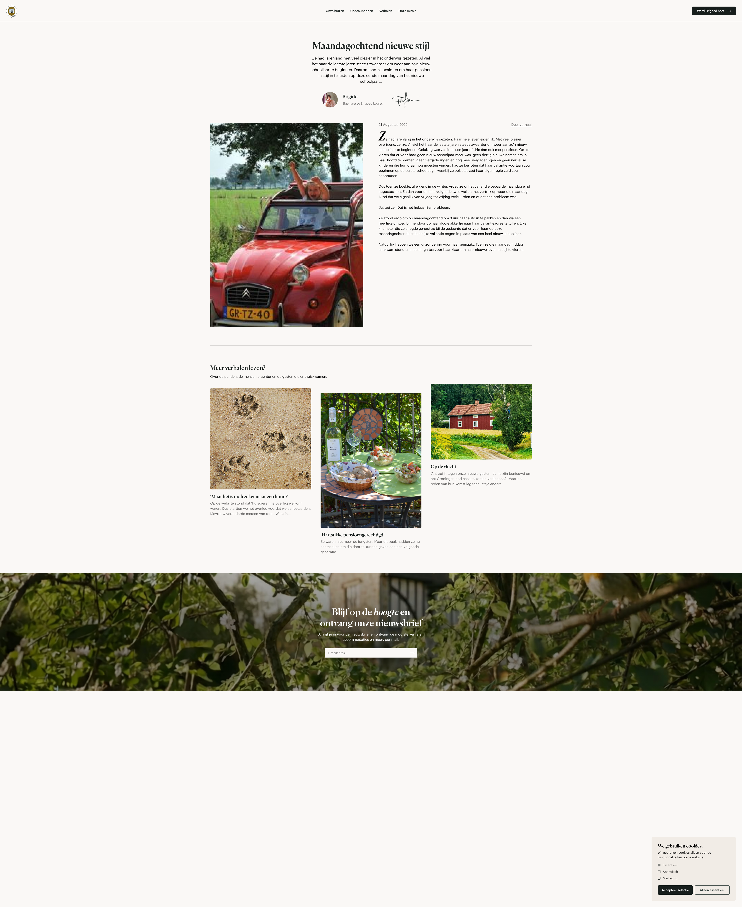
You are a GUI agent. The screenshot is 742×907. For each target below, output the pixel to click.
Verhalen (385, 10)
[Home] (11, 11)
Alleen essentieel (712, 890)
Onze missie (407, 10)
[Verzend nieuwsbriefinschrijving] (412, 653)
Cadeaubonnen (361, 10)
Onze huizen (335, 10)
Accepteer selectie (675, 890)
